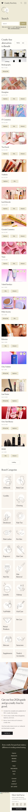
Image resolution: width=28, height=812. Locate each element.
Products (14, 756)
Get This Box (19, 808)
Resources (14, 768)
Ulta (14, 98)
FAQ (14, 774)
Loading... (14, 462)
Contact (14, 784)
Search (14, 761)
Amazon (23, 98)
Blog (14, 771)
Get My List (7, 733)
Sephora (5, 98)
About (14, 781)
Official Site (5, 71)
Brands (14, 758)
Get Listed (14, 786)
